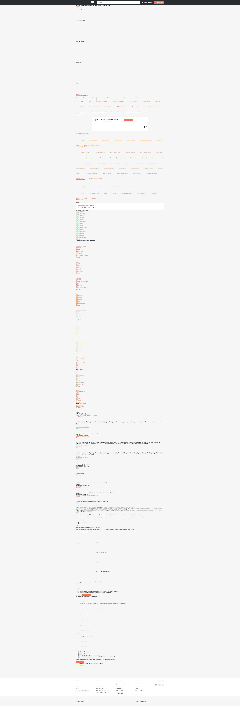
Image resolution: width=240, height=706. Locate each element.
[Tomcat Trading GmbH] (138, 671)
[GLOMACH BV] (109, 671)
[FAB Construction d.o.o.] (157, 671)
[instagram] (163, 685)
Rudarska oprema (80, 179)
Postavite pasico (119, 688)
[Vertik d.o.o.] (90, 674)
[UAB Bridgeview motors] (80, 671)
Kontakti (77, 688)
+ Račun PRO (87, 595)
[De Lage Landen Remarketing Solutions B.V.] (100, 671)
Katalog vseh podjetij (80, 665)
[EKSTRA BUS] (138, 668)
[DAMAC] (119, 668)
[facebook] (159, 685)
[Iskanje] (98, 2)
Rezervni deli (79, 199)
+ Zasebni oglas (79, 595)
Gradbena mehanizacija (82, 95)
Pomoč (77, 686)
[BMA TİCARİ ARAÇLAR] (148, 668)
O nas (77, 683)
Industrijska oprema (81, 146)
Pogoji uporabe (99, 683)
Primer (81, 605)
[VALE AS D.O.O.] (90, 668)
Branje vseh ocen (79, 405)
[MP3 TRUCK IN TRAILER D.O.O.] (80, 668)
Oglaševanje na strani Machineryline (123, 683)
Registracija (80, 661)
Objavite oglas (128, 120)
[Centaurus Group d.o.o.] (129, 668)
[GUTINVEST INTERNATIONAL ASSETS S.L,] (100, 668)
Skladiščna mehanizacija (82, 133)
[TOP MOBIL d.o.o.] (129, 671)
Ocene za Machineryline (100, 690)
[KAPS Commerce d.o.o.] (119, 671)
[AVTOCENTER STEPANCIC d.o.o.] (148, 671)
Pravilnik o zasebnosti (100, 686)
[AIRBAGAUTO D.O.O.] (90, 671)
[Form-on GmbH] (157, 668)
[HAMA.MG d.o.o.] (109, 668)
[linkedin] (156, 685)
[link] (120, 113)
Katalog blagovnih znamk (101, 692)
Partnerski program (119, 690)
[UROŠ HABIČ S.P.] (80, 674)
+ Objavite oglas (79, 589)
